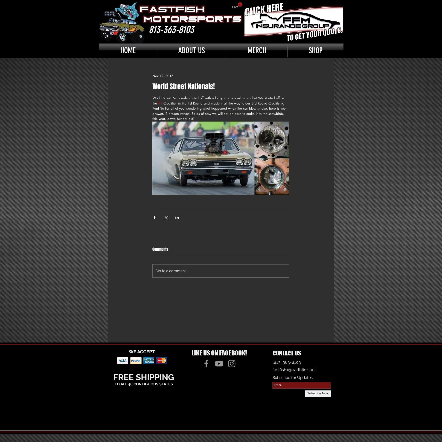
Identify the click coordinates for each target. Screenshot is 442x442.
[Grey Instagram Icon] (232, 364)
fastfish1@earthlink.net (294, 369)
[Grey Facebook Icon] (206, 364)
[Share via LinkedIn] (177, 217)
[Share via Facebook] (154, 217)
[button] (237, 5)
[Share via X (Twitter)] (166, 217)
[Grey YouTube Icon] (219, 364)
